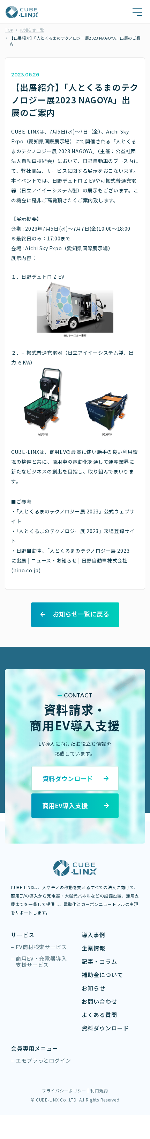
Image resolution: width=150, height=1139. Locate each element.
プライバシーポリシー (64, 1090)
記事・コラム (99, 961)
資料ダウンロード (105, 1028)
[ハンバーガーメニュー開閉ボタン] (137, 12)
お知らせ (93, 988)
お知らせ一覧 (32, 30)
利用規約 (99, 1090)
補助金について (102, 975)
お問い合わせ (99, 1001)
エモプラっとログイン (43, 1060)
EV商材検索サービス (41, 947)
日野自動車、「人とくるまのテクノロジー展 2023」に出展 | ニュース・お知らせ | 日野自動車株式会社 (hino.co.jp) (73, 560)
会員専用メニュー (34, 1048)
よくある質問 (99, 1015)
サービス (23, 935)
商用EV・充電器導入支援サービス (41, 961)
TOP (9, 30)
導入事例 (93, 935)
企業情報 (93, 948)
